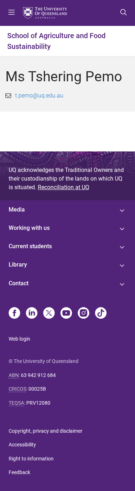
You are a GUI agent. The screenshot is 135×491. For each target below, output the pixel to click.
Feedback (19, 472)
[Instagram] (83, 314)
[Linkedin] (31, 314)
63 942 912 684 (38, 375)
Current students (30, 246)
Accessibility (22, 444)
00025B (37, 389)
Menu (11, 13)
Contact (18, 283)
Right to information (31, 459)
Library (18, 264)
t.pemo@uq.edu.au (39, 95)
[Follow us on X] (49, 314)
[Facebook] (14, 314)
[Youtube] (66, 314)
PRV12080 (38, 403)
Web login (19, 339)
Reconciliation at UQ (63, 187)
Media (17, 209)
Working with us (29, 227)
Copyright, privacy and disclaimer (45, 431)
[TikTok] (101, 314)
